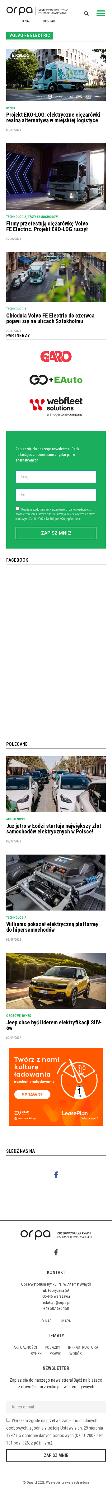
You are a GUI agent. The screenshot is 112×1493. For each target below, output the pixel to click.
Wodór (75, 1353)
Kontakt (50, 21)
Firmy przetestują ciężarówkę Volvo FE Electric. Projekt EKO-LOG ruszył (47, 226)
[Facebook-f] (56, 1174)
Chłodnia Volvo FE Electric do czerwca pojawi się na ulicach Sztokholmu (50, 318)
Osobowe (13, 1016)
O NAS (26, 21)
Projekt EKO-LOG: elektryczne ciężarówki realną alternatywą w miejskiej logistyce (53, 117)
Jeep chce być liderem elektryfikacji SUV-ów (54, 1025)
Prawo (55, 1353)
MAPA (66, 1321)
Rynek (10, 108)
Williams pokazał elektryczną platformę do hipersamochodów (52, 927)
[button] (101, 13)
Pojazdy (52, 1347)
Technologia (16, 217)
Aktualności (16, 819)
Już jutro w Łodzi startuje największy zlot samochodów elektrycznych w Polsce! (53, 829)
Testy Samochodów (43, 217)
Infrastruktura (83, 1347)
